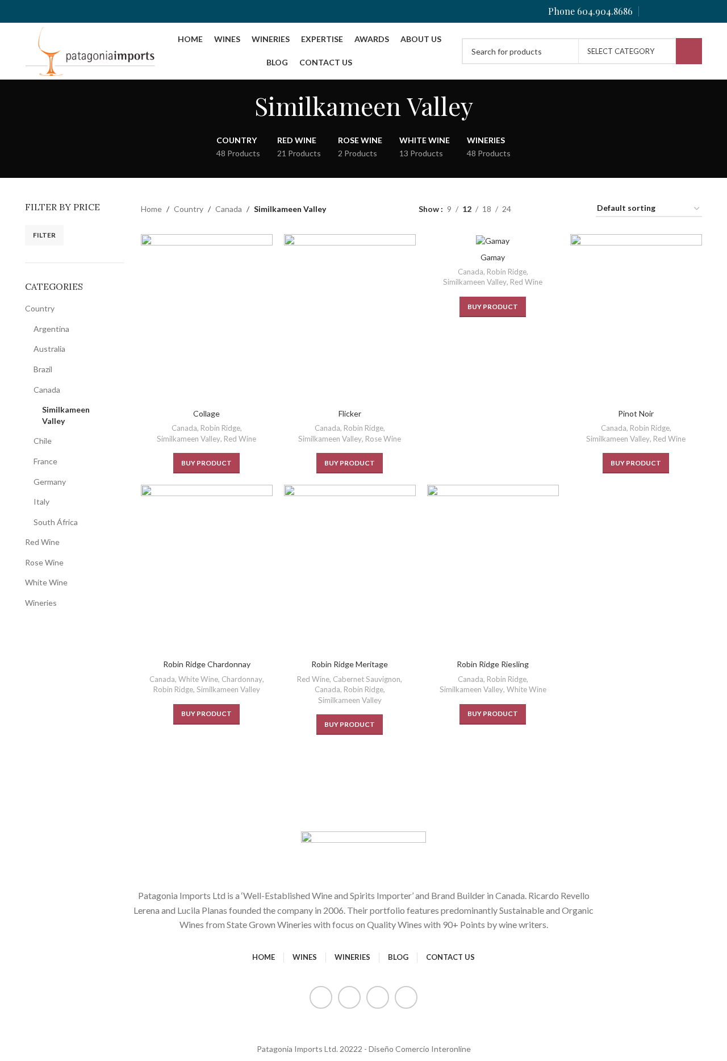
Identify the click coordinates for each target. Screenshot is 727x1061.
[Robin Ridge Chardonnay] (207, 569)
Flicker (350, 413)
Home (151, 209)
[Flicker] (350, 318)
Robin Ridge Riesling (493, 664)
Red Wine (42, 542)
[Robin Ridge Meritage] (350, 569)
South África (56, 522)
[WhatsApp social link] (695, 11)
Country (40, 308)
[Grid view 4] (573, 209)
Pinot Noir (636, 413)
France (45, 461)
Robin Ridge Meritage (349, 664)
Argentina (51, 329)
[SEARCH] (689, 51)
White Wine (46, 582)
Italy (41, 501)
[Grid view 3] (555, 209)
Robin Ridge (220, 427)
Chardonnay (242, 679)
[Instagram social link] (666, 11)
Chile (43, 441)
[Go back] (240, 105)
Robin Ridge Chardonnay (206, 664)
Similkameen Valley (66, 415)
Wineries (41, 603)
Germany (50, 481)
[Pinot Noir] (636, 318)
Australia (49, 348)
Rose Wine (44, 562)
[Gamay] (493, 240)
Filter (44, 235)
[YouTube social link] (680, 11)
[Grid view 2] (537, 209)
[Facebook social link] (652, 11)
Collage (206, 413)
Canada (47, 389)
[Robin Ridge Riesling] (493, 569)
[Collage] (207, 318)
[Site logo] (91, 50)
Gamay (493, 257)
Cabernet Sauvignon (366, 679)
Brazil (43, 369)
